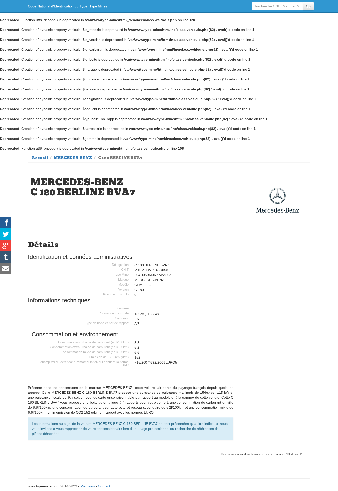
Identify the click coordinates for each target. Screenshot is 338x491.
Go (308, 6)
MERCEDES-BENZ (73, 158)
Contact (104, 486)
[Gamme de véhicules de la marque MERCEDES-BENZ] (278, 200)
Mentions (87, 486)
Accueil (40, 158)
